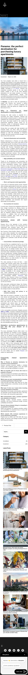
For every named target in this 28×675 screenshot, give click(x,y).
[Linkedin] (22, 650)
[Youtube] (14, 650)
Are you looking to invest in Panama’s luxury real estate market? (15, 489)
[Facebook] (5, 650)
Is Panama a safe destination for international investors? (15, 592)
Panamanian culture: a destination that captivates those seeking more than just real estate (15, 570)
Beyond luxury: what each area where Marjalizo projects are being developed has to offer (15, 549)
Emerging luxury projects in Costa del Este (14, 529)
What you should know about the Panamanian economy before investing (15, 612)
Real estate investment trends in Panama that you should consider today (15, 632)
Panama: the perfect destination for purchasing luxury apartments (12, 469)
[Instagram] (9, 650)
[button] (14, 12)
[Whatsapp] (18, 650)
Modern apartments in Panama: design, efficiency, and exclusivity (13, 509)
